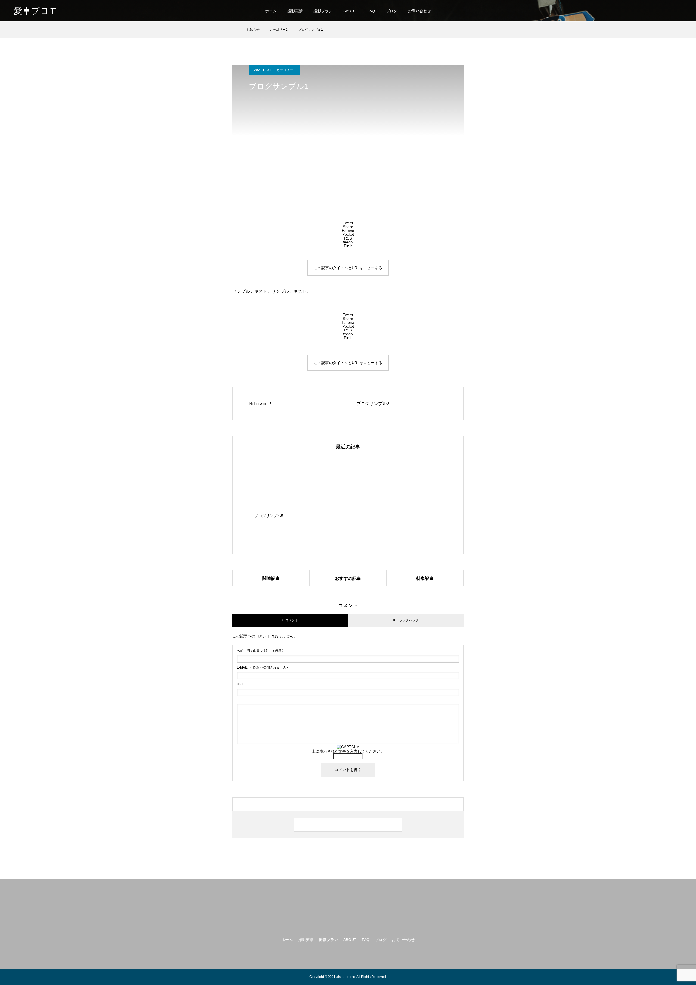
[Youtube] (666, 11)
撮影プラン (323, 11)
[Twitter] (643, 11)
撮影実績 (295, 11)
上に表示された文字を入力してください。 (348, 751)
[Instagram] (633, 11)
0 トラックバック (406, 620)
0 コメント (290, 620)
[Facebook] (653, 11)
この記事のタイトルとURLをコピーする (348, 268)
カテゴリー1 (285, 70)
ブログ (391, 11)
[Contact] (679, 11)
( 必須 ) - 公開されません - (262, 667)
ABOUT (349, 11)
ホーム (270, 11)
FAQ (371, 11)
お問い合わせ (419, 11)
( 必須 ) (260, 650)
